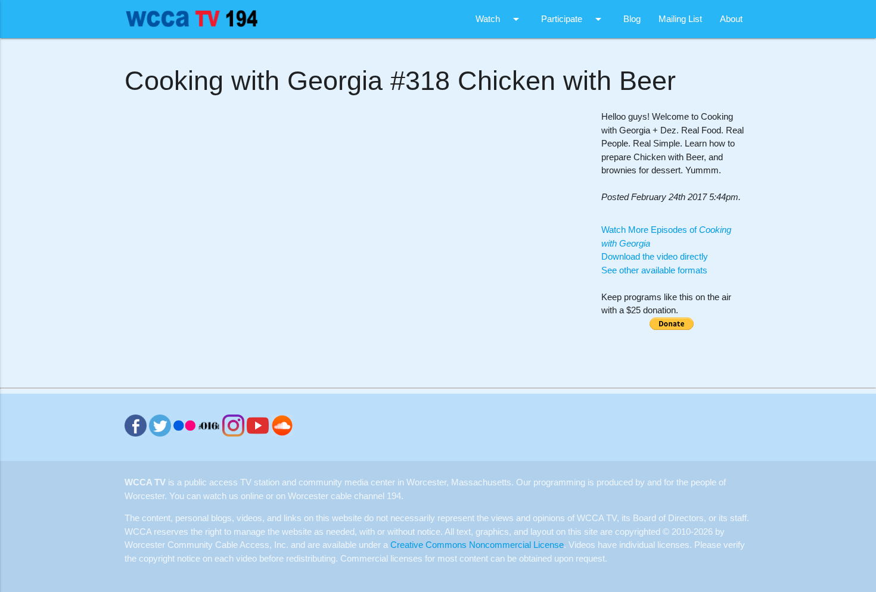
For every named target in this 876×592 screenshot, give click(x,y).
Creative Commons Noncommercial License (477, 545)
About (731, 19)
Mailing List (680, 19)
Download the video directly (654, 256)
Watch (499, 19)
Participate (573, 19)
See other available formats (654, 270)
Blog (632, 19)
